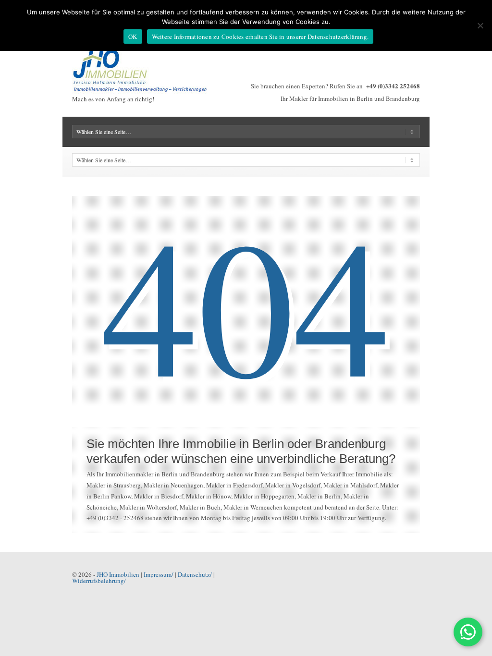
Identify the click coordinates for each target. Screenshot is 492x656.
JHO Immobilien (118, 574)
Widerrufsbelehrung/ (99, 580)
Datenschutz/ (195, 574)
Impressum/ (158, 574)
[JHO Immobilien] (144, 91)
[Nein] (480, 25)
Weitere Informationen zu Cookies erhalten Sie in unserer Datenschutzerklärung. (260, 36)
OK (132, 36)
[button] (468, 632)
